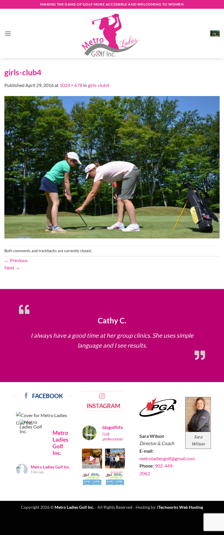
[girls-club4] (112, 166)
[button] (7, 33)
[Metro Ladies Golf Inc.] (33, 426)
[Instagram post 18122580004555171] (92, 481)
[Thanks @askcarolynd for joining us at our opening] (92, 459)
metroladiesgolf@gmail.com (167, 458)
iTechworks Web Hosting (180, 507)
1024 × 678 (71, 85)
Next (12, 267)
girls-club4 (98, 85)
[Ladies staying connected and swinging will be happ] (115, 459)
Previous (16, 260)
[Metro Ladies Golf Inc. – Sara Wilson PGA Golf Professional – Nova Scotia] (112, 35)
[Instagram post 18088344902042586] (115, 481)
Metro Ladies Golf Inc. (50, 466)
